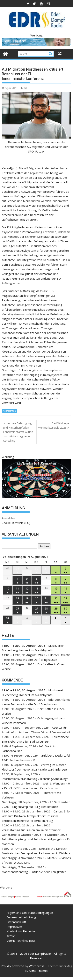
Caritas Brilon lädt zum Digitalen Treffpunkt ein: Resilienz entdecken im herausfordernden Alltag (36, 816)
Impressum (14, 926)
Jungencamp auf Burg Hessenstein (35, 807)
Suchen (43, 546)
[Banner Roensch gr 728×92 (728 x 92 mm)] (36, 45)
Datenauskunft (16, 922)
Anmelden (8, 518)
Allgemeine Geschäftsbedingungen (30, 913)
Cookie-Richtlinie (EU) (16, 523)
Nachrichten (9, 410)
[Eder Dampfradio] (5, 53)
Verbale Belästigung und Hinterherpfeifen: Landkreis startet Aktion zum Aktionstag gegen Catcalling (18, 432)
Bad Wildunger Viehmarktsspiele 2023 (54, 425)
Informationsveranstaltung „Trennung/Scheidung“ (35, 779)
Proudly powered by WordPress (22, 966)
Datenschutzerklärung (21, 917)
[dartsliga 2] (36, 497)
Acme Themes (38, 971)
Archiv (11, 936)
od (25, 88)
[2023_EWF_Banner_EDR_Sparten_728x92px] (36, 898)
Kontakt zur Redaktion (21, 931)
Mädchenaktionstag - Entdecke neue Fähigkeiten (34, 872)
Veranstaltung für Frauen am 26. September (31, 830)
